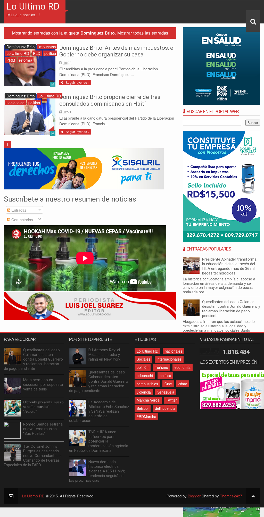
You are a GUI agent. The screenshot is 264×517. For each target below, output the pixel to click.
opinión (142, 367)
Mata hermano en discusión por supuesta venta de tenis (43, 384)
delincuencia (165, 408)
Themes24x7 (231, 495)
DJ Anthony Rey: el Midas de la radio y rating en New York (104, 355)
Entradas (18, 210)
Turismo (161, 367)
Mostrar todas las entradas (142, 33)
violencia (144, 392)
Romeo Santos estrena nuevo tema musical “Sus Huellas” (43, 429)
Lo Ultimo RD (33, 6)
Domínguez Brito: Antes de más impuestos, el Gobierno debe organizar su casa (117, 51)
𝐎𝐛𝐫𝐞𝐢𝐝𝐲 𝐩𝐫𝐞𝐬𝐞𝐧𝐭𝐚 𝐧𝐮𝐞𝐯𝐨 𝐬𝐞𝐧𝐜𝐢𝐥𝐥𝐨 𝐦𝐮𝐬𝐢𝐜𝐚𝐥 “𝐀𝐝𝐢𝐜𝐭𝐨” (43, 407)
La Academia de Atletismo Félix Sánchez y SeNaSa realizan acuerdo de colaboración (99, 411)
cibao (182, 383)
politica (50, 53)
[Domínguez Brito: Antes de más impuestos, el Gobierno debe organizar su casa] (29, 65)
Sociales (143, 359)
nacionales (15, 102)
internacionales (169, 359)
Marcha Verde (148, 400)
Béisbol (142, 408)
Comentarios (21, 219)
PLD (36, 53)
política (165, 375)
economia (183, 367)
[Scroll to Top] (253, 496)
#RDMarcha (146, 416)
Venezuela (165, 392)
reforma (25, 60)
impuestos (47, 46)
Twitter (171, 400)
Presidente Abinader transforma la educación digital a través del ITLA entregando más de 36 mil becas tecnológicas (229, 266)
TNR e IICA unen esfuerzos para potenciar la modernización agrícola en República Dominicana (98, 441)
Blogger (194, 495)
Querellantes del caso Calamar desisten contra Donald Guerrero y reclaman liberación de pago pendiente (231, 308)
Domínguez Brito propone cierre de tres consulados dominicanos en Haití (109, 100)
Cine (168, 383)
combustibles (147, 383)
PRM (10, 60)
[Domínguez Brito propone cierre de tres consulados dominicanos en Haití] (29, 114)
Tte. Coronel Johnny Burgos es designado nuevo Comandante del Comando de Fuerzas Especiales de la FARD (33, 455)
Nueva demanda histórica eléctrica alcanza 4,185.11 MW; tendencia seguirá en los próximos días (97, 471)
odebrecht (145, 375)
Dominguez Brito (20, 46)
